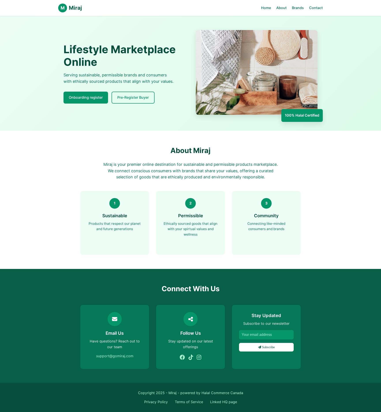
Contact (316, 8)
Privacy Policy (156, 402)
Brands (298, 8)
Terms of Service (189, 402)
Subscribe (268, 347)
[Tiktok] (191, 357)
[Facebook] (182, 357)
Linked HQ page (223, 402)
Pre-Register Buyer (133, 97)
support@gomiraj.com (114, 356)
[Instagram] (199, 357)
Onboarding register (86, 97)
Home (266, 8)
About (281, 8)
